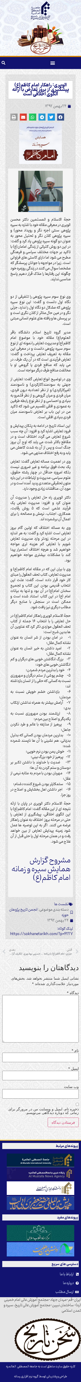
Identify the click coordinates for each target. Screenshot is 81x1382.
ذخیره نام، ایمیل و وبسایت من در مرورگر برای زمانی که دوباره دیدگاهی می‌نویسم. (43, 1110)
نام (75, 1050)
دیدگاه (73, 993)
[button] (52, 63)
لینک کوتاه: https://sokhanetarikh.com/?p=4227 (41, 931)
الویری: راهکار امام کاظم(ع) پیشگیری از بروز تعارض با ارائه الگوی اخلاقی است (40, 90)
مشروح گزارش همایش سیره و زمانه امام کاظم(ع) (41, 869)
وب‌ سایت (71, 1086)
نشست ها (61, 904)
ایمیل (73, 1068)
